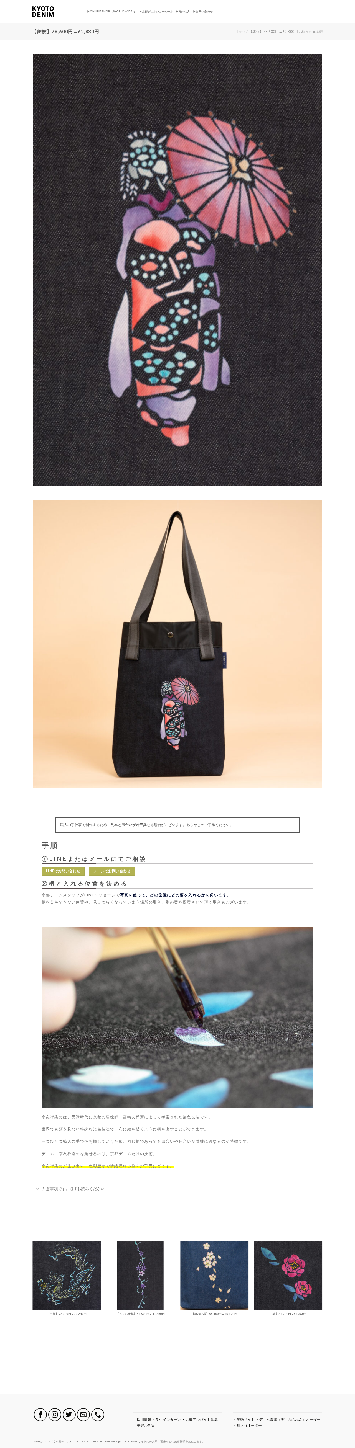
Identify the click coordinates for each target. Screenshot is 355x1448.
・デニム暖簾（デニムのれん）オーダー (287, 1419)
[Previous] (33, 1317)
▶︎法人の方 (183, 11)
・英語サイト (244, 1419)
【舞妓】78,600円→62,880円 (273, 31)
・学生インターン (166, 1419)
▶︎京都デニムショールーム (156, 11)
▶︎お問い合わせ (203, 11)
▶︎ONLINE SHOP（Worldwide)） (111, 11)
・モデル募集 (144, 1425)
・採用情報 (142, 1419)
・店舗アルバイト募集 (200, 1419)
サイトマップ (40, 1433)
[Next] (322, 1317)
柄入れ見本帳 (312, 31)
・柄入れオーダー (247, 1425)
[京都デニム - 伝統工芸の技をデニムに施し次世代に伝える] (55, 11)
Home (240, 31)
